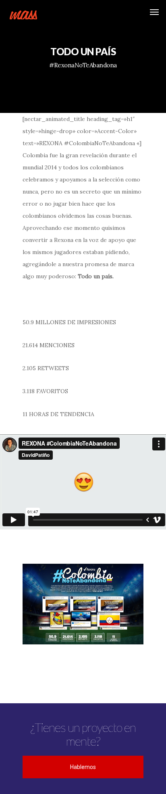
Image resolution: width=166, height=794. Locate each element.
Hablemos (83, 767)
